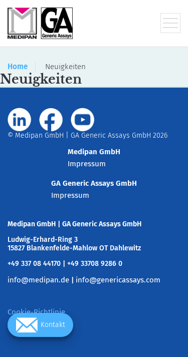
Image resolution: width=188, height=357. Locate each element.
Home (18, 66)
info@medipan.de (38, 279)
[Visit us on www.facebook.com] (51, 120)
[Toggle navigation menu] (170, 23)
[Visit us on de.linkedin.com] (20, 120)
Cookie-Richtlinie (36, 311)
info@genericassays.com (118, 279)
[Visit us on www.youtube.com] (83, 120)
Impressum (87, 163)
